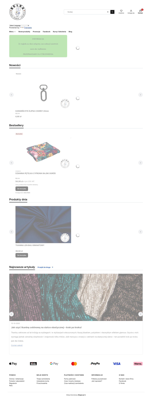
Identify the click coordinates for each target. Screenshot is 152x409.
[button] (112, 12)
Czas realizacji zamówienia (74, 383)
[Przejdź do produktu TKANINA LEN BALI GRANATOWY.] (43, 224)
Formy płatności (70, 379)
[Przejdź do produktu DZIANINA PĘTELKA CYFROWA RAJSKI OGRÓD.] (43, 150)
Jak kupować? (96, 381)
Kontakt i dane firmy (126, 379)
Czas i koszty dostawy (72, 381)
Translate (28, 27)
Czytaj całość (17, 345)
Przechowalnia (42, 383)
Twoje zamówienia (43, 379)
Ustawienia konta (43, 381)
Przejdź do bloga (44, 267)
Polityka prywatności (99, 379)
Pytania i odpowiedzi (16, 381)
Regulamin (13, 383)
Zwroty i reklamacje (16, 379)
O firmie (122, 383)
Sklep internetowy (75, 395)
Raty (11, 385)
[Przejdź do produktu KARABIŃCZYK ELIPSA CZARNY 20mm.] (43, 90)
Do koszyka (21, 189)
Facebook (122, 381)
